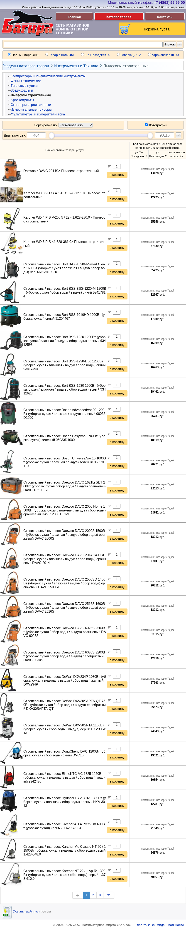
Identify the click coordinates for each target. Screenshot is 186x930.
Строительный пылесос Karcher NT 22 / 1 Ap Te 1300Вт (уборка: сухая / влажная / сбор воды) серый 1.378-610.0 (64, 874)
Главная (74, 16)
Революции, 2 (130, 55)
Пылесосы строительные (126, 66)
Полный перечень (25, 55)
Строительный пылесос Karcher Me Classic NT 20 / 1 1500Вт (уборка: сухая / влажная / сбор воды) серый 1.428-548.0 (64, 850)
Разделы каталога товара (25, 66)
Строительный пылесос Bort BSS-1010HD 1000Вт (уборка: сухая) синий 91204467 (64, 316)
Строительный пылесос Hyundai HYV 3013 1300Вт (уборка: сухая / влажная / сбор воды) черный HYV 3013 (64, 802)
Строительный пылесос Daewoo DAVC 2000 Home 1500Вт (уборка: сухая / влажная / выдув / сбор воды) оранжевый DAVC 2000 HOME (64, 510)
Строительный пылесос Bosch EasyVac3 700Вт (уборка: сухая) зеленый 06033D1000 (64, 438)
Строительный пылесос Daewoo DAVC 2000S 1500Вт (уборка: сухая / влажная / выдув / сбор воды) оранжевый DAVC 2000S (64, 534)
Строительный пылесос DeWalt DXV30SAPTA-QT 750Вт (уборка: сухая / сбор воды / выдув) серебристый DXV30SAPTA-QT (64, 705)
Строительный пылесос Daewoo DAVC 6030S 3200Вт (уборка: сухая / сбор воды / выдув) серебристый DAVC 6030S (64, 656)
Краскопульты (22, 100)
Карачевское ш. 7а (165, 55)
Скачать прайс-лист (26, 911)
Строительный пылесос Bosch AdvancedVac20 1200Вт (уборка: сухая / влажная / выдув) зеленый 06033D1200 (64, 413)
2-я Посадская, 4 (97, 55)
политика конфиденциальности (160, 925)
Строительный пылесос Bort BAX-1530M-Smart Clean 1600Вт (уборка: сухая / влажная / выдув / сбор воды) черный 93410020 (64, 268)
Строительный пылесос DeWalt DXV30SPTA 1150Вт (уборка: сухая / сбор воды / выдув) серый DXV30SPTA (64, 729)
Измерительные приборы (31, 109)
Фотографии (157, 125)
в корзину (117, 175)
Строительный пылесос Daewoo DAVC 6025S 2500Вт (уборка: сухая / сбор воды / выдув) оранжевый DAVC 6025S (64, 632)
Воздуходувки (22, 90)
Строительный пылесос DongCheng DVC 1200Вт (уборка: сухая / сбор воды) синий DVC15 (64, 753)
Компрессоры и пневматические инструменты (48, 76)
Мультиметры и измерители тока (38, 114)
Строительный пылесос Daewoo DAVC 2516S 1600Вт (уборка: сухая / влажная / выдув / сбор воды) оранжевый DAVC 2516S (64, 607)
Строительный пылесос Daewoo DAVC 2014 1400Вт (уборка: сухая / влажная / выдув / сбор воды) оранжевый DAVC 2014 (64, 559)
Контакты (164, 16)
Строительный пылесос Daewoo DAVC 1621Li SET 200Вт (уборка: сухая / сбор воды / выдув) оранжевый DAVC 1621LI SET (64, 486)
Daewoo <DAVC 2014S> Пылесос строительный (61, 171)
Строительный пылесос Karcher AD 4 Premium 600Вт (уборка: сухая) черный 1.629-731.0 (64, 826)
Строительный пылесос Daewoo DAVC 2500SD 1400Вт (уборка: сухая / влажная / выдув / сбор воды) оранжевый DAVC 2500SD (64, 583)
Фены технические (26, 81)
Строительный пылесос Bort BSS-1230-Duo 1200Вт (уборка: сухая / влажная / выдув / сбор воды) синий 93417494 (64, 365)
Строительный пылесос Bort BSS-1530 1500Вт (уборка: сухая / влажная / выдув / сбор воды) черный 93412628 (64, 389)
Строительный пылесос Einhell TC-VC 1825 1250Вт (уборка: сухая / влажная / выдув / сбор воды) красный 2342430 (64, 777)
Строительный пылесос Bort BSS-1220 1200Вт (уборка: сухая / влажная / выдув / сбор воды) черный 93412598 (64, 341)
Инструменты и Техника (76, 66)
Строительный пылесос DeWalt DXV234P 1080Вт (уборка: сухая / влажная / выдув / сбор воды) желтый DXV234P (64, 680)
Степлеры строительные (31, 105)
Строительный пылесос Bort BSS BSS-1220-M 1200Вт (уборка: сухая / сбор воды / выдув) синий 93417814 (64, 292)
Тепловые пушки (24, 86)
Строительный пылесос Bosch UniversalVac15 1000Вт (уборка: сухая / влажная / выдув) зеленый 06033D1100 (64, 462)
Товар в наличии (61, 55)
